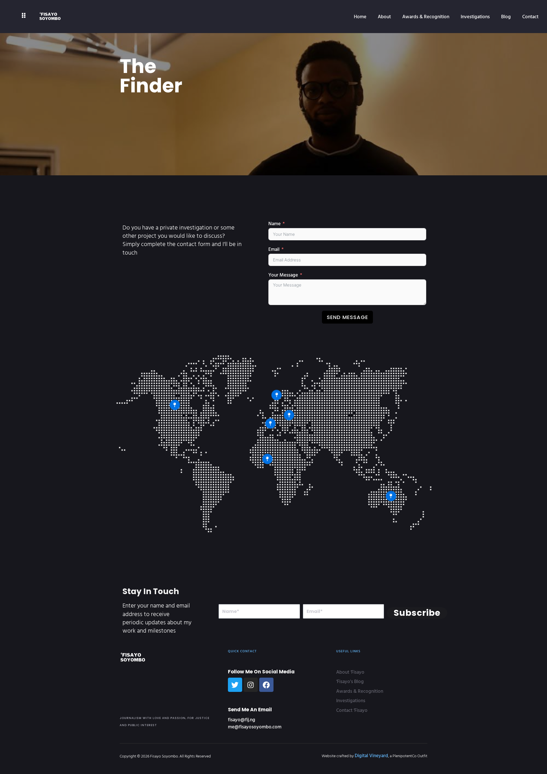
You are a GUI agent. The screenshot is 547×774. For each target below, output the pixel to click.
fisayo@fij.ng (241, 719)
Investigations (475, 16)
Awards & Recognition (425, 16)
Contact (530, 16)
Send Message (347, 317)
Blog (506, 16)
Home (360, 16)
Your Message (283, 275)
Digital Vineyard (371, 755)
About (384, 16)
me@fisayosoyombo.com (254, 726)
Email (273, 249)
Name (274, 223)
